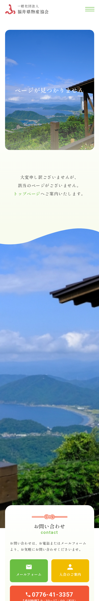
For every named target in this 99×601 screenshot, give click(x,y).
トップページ (27, 194)
